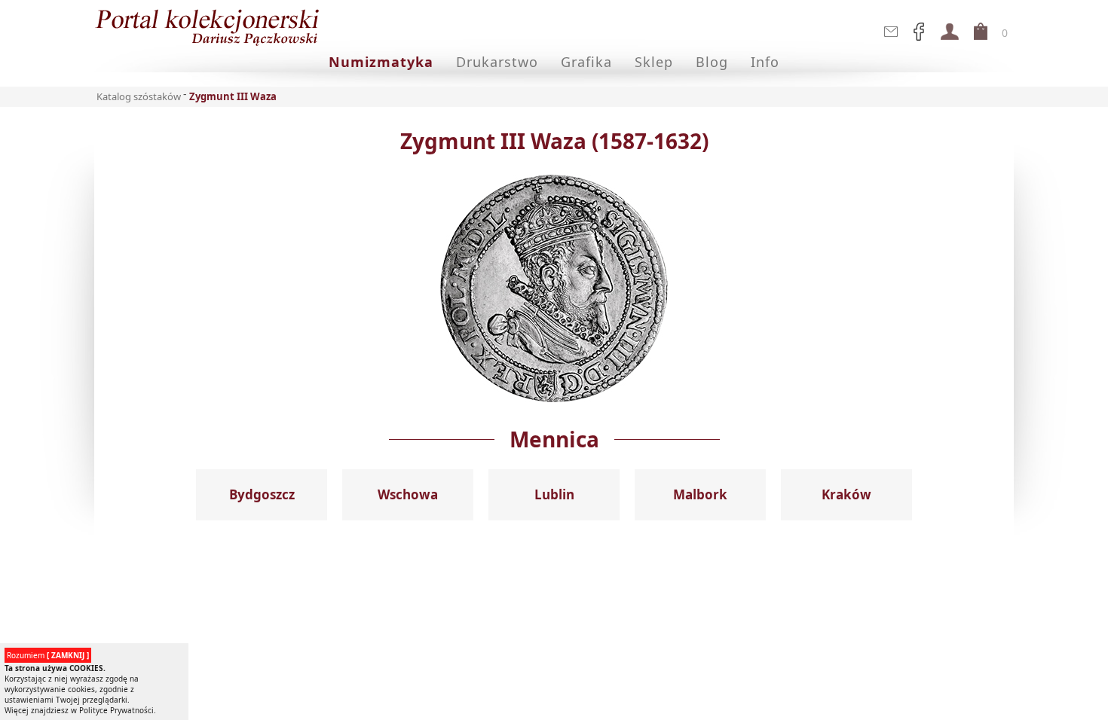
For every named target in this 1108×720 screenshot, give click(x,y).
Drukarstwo (497, 62)
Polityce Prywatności (116, 710)
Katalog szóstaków (138, 96)
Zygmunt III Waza (233, 96)
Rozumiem (48, 655)
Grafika (586, 62)
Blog (712, 62)
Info (765, 62)
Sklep (654, 62)
